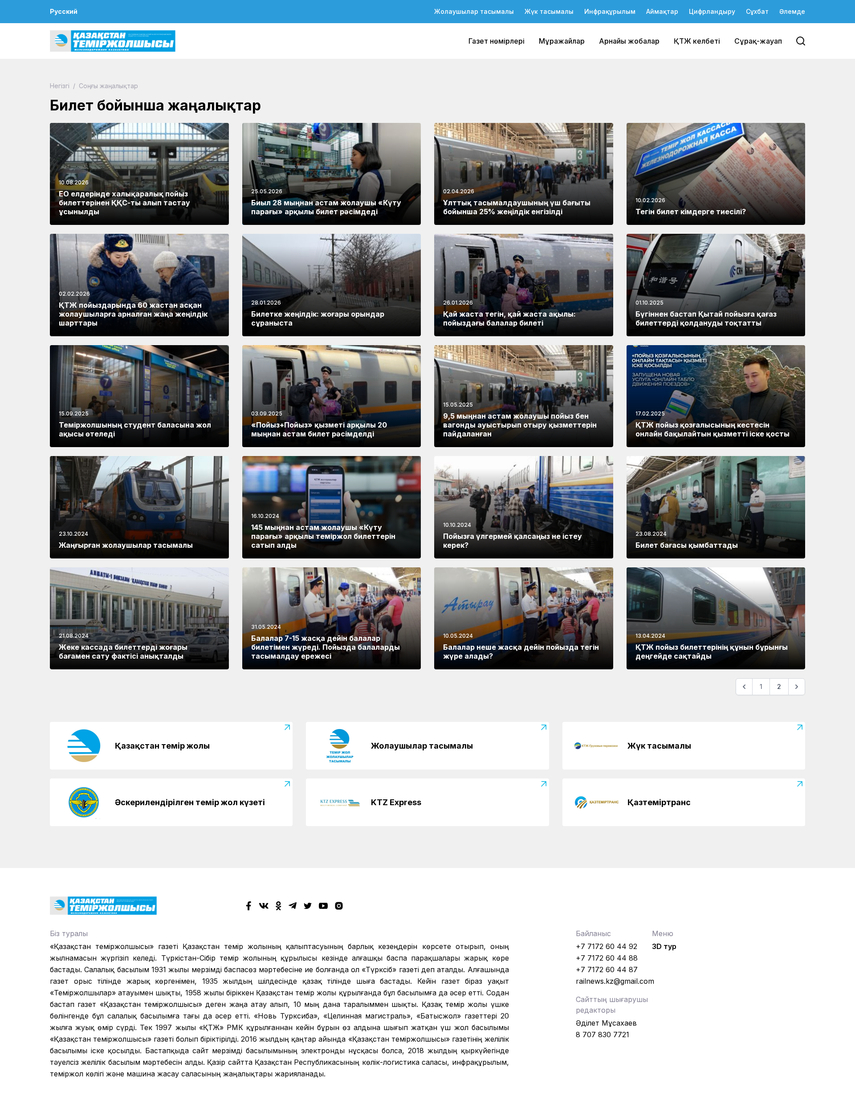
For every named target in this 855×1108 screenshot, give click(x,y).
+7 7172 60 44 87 (607, 969)
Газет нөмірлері (496, 41)
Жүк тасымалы (549, 11)
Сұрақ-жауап (758, 41)
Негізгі (60, 86)
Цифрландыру (712, 11)
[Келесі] (796, 686)
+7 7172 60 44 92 (606, 946)
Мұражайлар (562, 41)
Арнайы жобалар (629, 41)
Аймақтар (662, 11)
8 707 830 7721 (602, 1034)
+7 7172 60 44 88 (607, 957)
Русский (63, 11)
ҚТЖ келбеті (697, 41)
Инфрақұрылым (609, 11)
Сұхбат (757, 11)
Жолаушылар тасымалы (474, 11)
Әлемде (792, 11)
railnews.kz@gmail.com (615, 981)
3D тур (664, 946)
